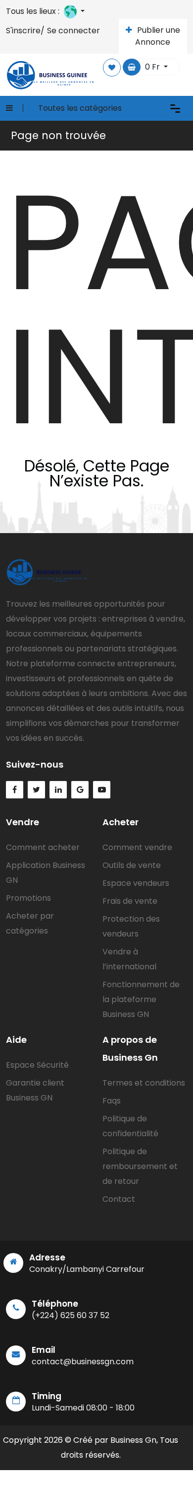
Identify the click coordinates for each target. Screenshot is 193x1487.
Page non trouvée (58, 135)
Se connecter (73, 30)
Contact (118, 1199)
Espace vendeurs (135, 883)
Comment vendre (137, 847)
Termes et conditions (143, 1083)
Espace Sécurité (37, 1065)
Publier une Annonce (157, 36)
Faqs (111, 1100)
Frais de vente (129, 901)
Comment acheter (43, 847)
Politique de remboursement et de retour (140, 1166)
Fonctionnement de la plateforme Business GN (141, 999)
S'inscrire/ (25, 30)
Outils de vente (131, 865)
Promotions (28, 898)
